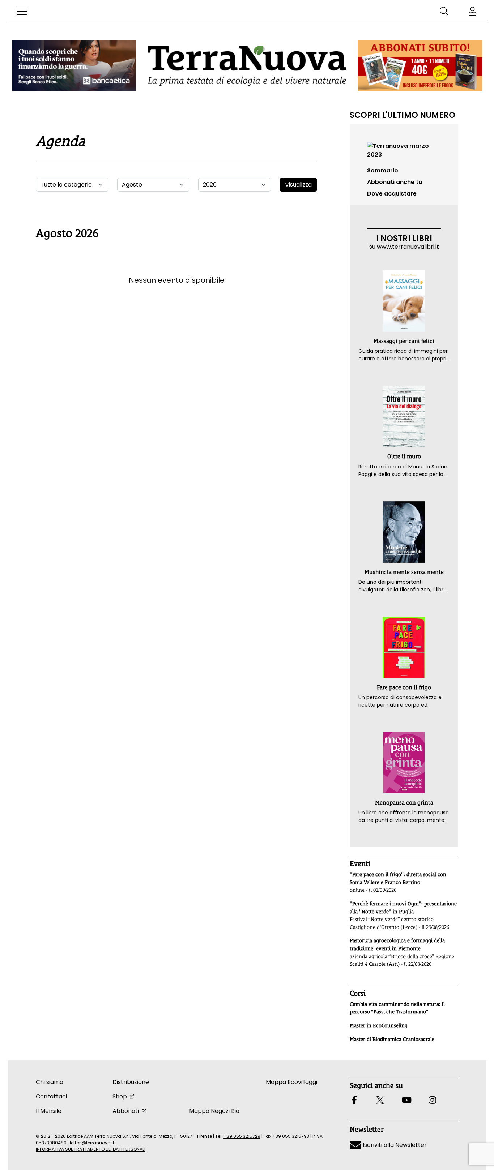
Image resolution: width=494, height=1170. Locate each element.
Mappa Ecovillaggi (291, 1082)
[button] (22, 11)
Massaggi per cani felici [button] (404, 341)
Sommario (382, 170)
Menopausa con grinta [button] (404, 802)
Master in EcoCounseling (379, 1025)
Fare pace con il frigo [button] (404, 687)
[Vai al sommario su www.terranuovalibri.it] (404, 150)
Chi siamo (49, 1082)
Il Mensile (48, 1111)
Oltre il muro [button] (404, 456)
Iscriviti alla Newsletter (394, 1145)
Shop (119, 1096)
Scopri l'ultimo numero (402, 115)
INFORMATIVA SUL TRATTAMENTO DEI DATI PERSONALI (90, 1149)
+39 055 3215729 (241, 1136)
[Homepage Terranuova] (247, 65)
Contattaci (51, 1096)
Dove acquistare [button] (392, 193)
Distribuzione (130, 1082)
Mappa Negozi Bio (214, 1111)
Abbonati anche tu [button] (394, 182)
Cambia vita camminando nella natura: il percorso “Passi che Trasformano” (397, 1008)
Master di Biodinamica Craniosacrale (392, 1039)
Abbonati (125, 1111)
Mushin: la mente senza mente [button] (404, 572)
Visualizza (298, 184)
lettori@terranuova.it (92, 1143)
